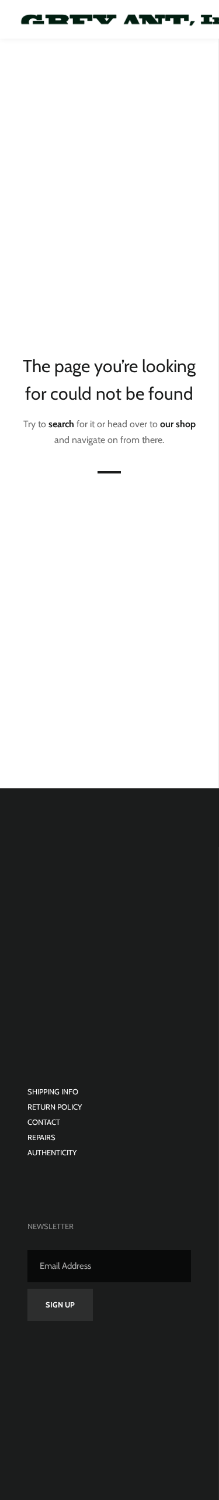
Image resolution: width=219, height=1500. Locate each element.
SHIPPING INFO (52, 1091)
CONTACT (43, 1122)
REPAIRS (41, 1137)
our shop (178, 424)
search (61, 424)
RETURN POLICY (54, 1106)
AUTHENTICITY (52, 1152)
